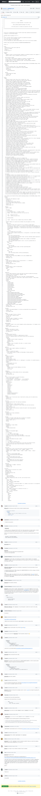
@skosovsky (6, 710)
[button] (32, 12)
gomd (33, 574)
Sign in (33, 1)
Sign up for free (5, 786)
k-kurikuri (6, 548)
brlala (6, 738)
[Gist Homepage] (5, 1)
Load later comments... (22, 781)
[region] (20, 259)
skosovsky (6, 714)
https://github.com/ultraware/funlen (10, 619)
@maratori (7, 528)
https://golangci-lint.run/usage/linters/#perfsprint (29, 682)
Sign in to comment (33, 786)
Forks (22, 12)
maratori (5, 8)
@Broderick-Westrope (8, 567)
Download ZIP (38, 12)
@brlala (5, 627)
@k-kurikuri (6, 544)
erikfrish (6, 775)
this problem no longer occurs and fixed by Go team (30, 728)
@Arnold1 (6, 508)
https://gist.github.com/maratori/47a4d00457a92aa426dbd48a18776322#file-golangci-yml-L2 (20, 757)
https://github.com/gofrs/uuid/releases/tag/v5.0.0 (24, 648)
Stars (16, 12)
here (21, 627)
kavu (5, 752)
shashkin (6, 637)
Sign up (37, 1)
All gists (23, 1)
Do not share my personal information (20, 791)
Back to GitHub (27, 1)
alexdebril (6, 631)
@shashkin (6, 654)
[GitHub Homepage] (17, 793)
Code (3, 12)
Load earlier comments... (22, 503)
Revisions (9, 12)
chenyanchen (7, 726)
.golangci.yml (10, 8)
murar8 (6, 680)
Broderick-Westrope (8, 556)
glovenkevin (7, 519)
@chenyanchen (7, 734)
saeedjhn (6, 769)
